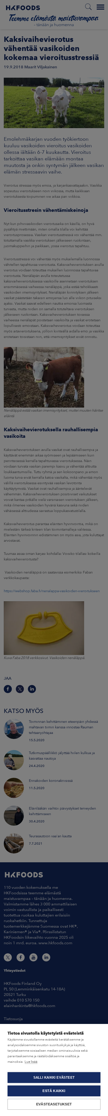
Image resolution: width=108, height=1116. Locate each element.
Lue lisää (31, 1062)
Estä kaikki (53, 1091)
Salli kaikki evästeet (54, 1077)
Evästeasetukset (54, 1104)
